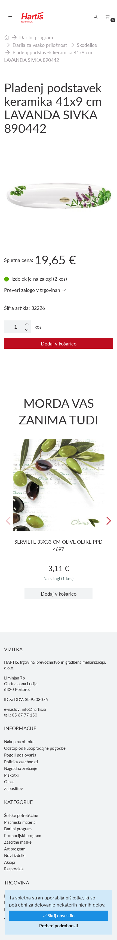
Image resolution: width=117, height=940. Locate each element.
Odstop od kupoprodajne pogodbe (35, 748)
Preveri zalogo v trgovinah (32, 289)
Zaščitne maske (18, 842)
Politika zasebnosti (21, 761)
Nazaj (8, 521)
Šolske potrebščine (21, 815)
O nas (9, 781)
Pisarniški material (20, 822)
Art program (14, 849)
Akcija (9, 862)
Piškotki (11, 775)
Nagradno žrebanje (20, 768)
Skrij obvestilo (61, 915)
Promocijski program (22, 835)
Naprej (108, 521)
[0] (107, 17)
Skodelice (87, 44)
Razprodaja (13, 868)
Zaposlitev (13, 788)
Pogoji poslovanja (20, 755)
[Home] (7, 37)
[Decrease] (27, 329)
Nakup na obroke (19, 741)
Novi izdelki (15, 855)
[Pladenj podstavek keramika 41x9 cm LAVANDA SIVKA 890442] (58, 161)
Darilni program (36, 37)
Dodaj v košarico (58, 343)
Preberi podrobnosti (58, 925)
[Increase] (27, 324)
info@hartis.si (34, 709)
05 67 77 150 (24, 715)
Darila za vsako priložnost (40, 44)
